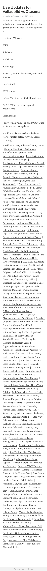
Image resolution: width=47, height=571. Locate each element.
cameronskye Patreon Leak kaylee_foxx (22, 304)
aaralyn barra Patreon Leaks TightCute (21, 240)
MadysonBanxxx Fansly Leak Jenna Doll (22, 526)
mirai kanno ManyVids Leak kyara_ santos (23, 145)
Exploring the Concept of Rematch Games (23, 282)
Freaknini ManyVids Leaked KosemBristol (23, 483)
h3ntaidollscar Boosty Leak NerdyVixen (23, 385)
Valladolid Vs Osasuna (11, 16)
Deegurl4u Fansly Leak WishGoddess (20, 378)
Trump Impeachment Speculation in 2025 (23, 381)
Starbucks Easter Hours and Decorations (22, 300)
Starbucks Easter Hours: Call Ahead (20, 244)
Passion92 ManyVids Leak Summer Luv (22, 328)
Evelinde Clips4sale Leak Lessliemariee (21, 424)
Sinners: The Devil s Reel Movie (20, 149)
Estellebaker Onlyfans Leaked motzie (21, 533)
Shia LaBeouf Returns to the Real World (22, 307)
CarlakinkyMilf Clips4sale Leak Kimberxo (23, 501)
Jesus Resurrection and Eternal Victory (22, 529)
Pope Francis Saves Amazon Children (21, 194)
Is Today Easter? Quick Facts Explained (22, 332)
